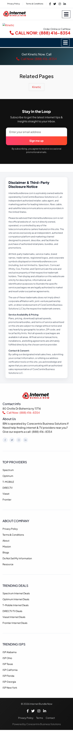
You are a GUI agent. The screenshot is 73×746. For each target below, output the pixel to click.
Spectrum (8, 469)
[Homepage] (37, 395)
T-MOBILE (8, 481)
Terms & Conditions (34, 4)
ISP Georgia (9, 681)
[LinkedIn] (25, 440)
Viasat (6, 493)
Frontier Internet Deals (15, 622)
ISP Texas (8, 663)
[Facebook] (5, 440)
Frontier (7, 499)
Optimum (8, 475)
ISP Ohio (7, 657)
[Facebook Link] (50, 4)
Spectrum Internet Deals (16, 593)
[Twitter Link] (54, 4)
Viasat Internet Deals (14, 616)
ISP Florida (8, 675)
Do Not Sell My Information (17, 558)
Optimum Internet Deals (16, 599)
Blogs (6, 552)
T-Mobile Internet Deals (16, 605)
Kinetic (36, 87)
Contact (50, 717)
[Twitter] (11, 440)
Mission (7, 546)
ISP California (10, 669)
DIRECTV (8, 487)
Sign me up (36, 140)
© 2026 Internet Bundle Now (36, 703)
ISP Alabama (9, 652)
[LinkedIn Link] (64, 4)
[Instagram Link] (60, 4)
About (6, 540)
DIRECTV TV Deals (12, 611)
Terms (39, 717)
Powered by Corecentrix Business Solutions (36, 724)
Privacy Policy (13, 4)
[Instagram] (18, 440)
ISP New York (10, 687)
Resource (8, 564)
